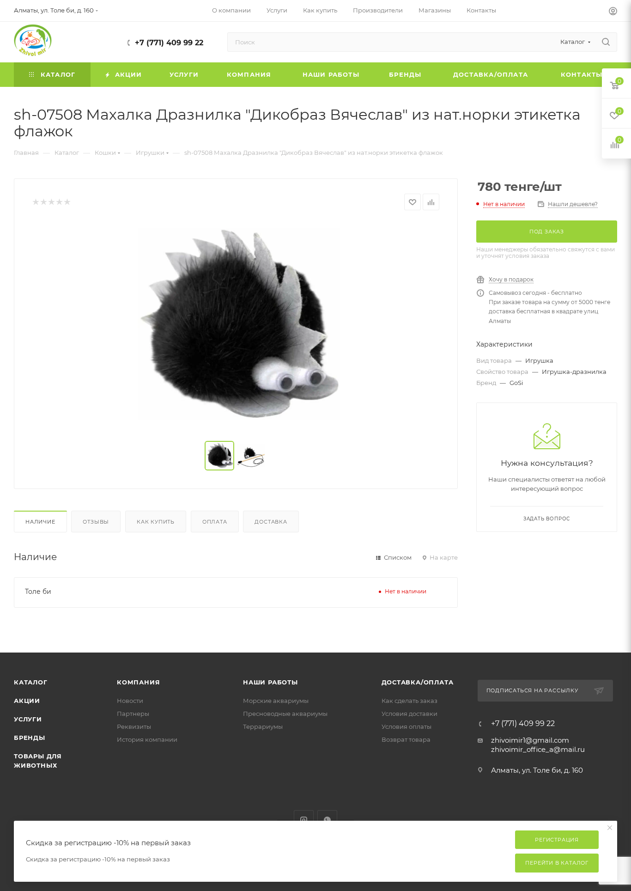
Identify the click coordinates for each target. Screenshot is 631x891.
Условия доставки (409, 713)
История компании (147, 739)
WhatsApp (327, 820)
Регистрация (557, 839)
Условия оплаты (406, 726)
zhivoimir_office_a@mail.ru (538, 749)
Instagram (304, 820)
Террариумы (263, 726)
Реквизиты (134, 726)
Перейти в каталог (557, 863)
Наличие (40, 522)
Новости (130, 700)
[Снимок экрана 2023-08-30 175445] (236, 326)
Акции (27, 700)
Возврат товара (406, 739)
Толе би (38, 591)
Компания (138, 682)
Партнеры (133, 713)
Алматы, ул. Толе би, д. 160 (537, 770)
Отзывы (96, 522)
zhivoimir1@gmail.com (530, 740)
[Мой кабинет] (613, 12)
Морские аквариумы (276, 700)
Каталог (31, 682)
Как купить (156, 522)
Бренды (29, 737)
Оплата (214, 522)
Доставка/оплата (418, 682)
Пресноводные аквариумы (285, 713)
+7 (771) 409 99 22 (169, 42)
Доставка (271, 522)
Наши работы (270, 682)
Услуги (28, 719)
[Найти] (606, 42)
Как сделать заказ (409, 700)
